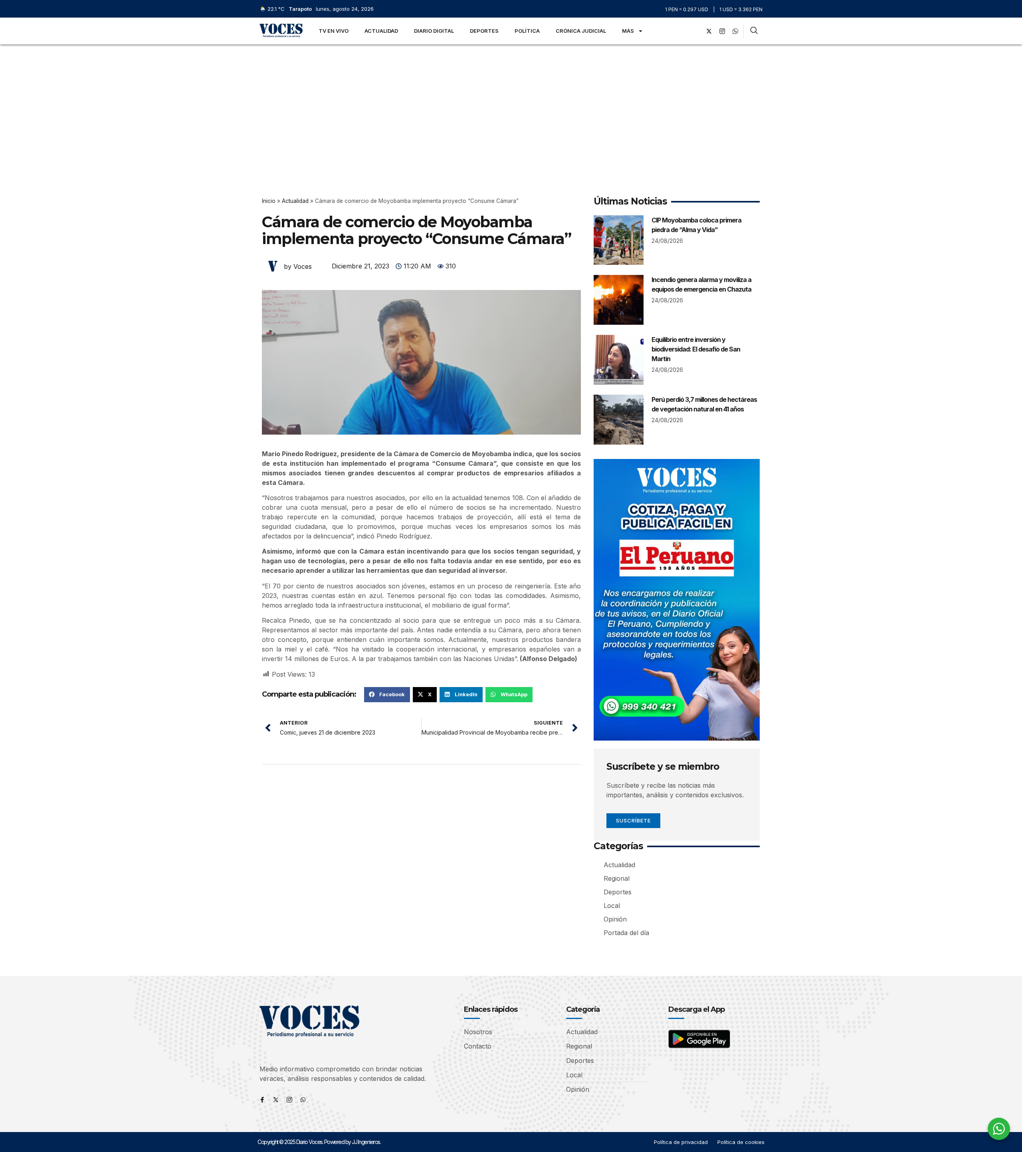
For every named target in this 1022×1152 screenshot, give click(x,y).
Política (527, 31)
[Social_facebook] (695, 31)
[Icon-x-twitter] (276, 1099)
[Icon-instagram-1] (722, 31)
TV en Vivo (334, 31)
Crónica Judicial (581, 31)
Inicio (268, 201)
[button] (387, 694)
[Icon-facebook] (262, 1099)
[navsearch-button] (754, 31)
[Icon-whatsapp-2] (735, 31)
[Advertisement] (511, 104)
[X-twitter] (709, 31)
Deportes (484, 31)
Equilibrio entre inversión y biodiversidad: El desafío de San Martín (696, 349)
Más (628, 31)
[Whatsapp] (303, 1099)
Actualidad (381, 31)
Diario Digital (434, 31)
